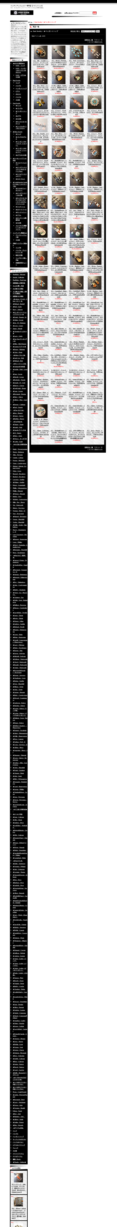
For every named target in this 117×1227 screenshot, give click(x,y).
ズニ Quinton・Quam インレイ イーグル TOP (77, 410)
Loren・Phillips (17, 542)
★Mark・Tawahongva (19, 648)
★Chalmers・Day (18, 597)
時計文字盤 (19, 255)
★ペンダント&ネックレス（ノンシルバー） (21, 150)
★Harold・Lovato (18, 377)
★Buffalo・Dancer (18, 419)
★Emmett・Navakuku (20, 730)
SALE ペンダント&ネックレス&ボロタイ (21, 70)
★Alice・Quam (17, 820)
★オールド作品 (17, 814)
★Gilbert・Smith (18, 1119)
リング (18, 83)
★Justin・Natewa (18, 1064)
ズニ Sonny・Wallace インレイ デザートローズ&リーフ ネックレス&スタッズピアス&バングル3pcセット (77, 243)
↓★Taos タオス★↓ (18, 410)
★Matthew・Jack (19, 1116)
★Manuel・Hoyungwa (19, 516)
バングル (18, 85)
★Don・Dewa (17, 880)
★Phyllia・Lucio (18, 1044)
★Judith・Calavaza (19, 1059)
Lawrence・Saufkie (18, 479)
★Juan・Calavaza (18, 817)
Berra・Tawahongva (19, 553)
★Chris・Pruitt (17, 352)
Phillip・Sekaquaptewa (20, 488)
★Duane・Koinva (18, 723)
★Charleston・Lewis (19, 678)
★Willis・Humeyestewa (20, 736)
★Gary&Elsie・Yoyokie (20, 613)
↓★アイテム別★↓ (18, 1128)
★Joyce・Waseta (18, 1041)
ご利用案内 (58, 13)
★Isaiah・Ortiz (17, 427)
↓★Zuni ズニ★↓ (18, 861)
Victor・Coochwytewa (19, 463)
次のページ (98, 42)
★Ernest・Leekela (18, 1026)
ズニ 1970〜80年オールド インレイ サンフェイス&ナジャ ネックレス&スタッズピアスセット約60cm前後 (77, 538)
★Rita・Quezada (18, 1125)
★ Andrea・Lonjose (19, 956)
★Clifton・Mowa (18, 747)
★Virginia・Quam (18, 983)
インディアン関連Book (20, 233)
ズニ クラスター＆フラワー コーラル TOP (76, 112)
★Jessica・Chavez (18, 1050)
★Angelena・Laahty (19, 1021)
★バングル (19, 108)
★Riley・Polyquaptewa (20, 779)
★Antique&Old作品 (19, 366)
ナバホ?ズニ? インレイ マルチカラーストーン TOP (41, 439)
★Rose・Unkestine (18, 1056)
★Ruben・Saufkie (18, 681)
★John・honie (17, 776)
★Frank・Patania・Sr (19, 317)
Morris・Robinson (18, 452)
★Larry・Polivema (18, 645)
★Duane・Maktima (19, 349)
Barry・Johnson (18, 309)
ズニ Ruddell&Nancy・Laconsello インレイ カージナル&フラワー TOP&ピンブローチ (41, 306)
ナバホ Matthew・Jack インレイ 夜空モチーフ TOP (77, 268)
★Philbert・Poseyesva (19, 605)
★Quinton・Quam (18, 938)
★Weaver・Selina (18, 621)
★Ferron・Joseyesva (19, 675)
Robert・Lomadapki (19, 485)
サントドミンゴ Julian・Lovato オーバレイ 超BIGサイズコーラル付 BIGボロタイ (19, 1188)
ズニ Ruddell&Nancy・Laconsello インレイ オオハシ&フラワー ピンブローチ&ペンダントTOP (94, 345)
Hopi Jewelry (16, 80)
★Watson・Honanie (19, 494)
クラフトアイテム (18, 1153)
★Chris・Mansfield (19, 767)
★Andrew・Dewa (18, 823)
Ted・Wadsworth (18, 505)
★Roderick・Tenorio (19, 380)
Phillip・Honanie (18, 491)
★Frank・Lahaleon (19, 770)
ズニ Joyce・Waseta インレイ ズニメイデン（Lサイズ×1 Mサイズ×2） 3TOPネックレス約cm (94, 214)
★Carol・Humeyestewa (20, 786)
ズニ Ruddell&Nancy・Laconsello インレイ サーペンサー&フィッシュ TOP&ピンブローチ (59, 164)
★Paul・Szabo (17, 307)
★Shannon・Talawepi (19, 755)
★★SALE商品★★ (19, 63)
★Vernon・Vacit (18, 1047)
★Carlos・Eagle (18, 441)
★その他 (18, 119)
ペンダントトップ (21, 88)
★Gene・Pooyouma (19, 797)
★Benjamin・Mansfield (20, 550)
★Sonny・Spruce (18, 416)
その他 (18, 100)
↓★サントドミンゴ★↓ (20, 364)
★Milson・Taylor (18, 687)
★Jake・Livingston (19, 869)
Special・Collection (18, 277)
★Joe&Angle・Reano (19, 388)
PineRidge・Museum (19, 274)
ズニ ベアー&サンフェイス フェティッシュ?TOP (94, 423)
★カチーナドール (21, 209)
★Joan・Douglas (18, 1004)
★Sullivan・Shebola (19, 953)
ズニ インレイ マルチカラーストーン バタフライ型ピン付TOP (59, 112)
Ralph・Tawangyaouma (20, 449)
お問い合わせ (68, 13)
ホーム (30, 22)
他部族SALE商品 (18, 296)
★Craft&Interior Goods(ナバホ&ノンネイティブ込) (20, 184)
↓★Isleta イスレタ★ (19, 355)
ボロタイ (18, 94)
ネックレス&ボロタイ (19, 1139)
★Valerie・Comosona (19, 1013)
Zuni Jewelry (16, 103)
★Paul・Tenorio (18, 407)
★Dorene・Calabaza (19, 404)
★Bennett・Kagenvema (20, 539)
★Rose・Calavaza (18, 1061)
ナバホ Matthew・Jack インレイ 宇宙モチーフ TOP (59, 189)
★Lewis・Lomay (18, 326)
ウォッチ (15, 1148)
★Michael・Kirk (18, 361)
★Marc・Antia (17, 436)
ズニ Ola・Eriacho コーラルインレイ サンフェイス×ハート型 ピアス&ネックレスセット (40, 137)
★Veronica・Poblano (19, 866)
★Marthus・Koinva (19, 706)
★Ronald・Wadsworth (20, 665)
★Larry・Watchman (19, 1102)
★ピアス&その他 (21, 155)
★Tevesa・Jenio (18, 1105)
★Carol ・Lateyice (18, 1070)
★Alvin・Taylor (18, 689)
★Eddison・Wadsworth (20, 659)
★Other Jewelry (17, 132)
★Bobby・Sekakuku (19, 590)
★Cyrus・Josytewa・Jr (20, 745)
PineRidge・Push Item (19, 280)
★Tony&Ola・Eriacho (19, 924)
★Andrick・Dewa (18, 885)
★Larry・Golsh (17, 336)
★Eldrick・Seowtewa (19, 927)
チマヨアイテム (17, 1156)
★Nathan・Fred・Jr (19, 742)
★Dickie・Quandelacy (19, 850)
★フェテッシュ (20, 207)
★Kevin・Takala (18, 618)
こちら (23, 52)
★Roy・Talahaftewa (19, 582)
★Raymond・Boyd (18, 1099)
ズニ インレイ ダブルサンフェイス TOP (94, 439)
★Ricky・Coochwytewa (20, 695)
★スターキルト (20, 179)
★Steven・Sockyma (19, 653)
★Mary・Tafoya (18, 397)
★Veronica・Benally (19, 1108)
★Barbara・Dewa (18, 883)
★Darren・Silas (18, 650)
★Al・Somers (17, 433)
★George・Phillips (18, 789)
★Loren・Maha (18, 634)
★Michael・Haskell (18, 304)
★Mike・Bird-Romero (19, 344)
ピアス (18, 91)
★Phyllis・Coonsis (18, 930)
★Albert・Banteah (18, 893)
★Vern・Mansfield (18, 684)
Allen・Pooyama (18, 455)
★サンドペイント (21, 212)
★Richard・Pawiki (18, 627)
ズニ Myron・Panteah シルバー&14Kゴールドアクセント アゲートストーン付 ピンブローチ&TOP (77, 398)
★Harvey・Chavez (18, 385)
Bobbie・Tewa (17, 496)
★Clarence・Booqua (19, 1039)
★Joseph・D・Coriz (19, 383)
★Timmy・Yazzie (18, 424)
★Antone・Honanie (19, 692)
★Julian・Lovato (18, 320)
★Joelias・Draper (18, 1122)
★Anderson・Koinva (19, 703)
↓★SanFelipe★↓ (18, 421)
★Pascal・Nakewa (18, 1067)
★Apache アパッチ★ (19, 430)
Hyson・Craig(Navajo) (19, 1092)
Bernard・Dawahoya (19, 474)
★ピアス (18, 116)
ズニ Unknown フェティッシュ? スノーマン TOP (59, 500)
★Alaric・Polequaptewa (20, 733)
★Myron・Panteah (18, 847)
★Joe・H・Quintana (19, 323)
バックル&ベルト (18, 1142)
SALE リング (20, 65)
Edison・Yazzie (17, 1111)
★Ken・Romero (18, 413)
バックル (18, 97)
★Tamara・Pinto (18, 978)
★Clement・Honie (18, 773)
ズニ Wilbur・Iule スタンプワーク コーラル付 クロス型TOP (41, 343)
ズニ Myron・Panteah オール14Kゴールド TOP (77, 135)
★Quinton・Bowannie (19, 1053)
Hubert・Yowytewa (18, 508)
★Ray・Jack (17, 1114)
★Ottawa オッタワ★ (20, 439)
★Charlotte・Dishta (19, 989)
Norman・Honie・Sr (19, 511)
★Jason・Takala (18, 615)
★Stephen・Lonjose (19, 1010)
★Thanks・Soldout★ (19, 1162)
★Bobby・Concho (18, 986)
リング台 (18, 247)
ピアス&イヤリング (19, 1145)
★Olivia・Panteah (18, 1007)
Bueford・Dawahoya (19, 477)
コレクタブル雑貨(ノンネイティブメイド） (21, 227)
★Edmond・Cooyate (19, 950)
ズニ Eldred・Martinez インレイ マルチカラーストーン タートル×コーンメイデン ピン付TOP (41, 463)
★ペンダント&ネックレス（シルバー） (21, 143)
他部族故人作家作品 (19, 283)
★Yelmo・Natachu (18, 1023)
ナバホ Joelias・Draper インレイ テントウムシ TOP (41, 268)
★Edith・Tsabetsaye (19, 863)
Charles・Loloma (18, 458)
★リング (18, 105)
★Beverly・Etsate (18, 981)
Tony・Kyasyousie (18, 514)
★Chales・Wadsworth (19, 668)
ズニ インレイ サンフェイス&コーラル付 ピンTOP (94, 87)
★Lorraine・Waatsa (19, 872)
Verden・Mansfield (18, 522)
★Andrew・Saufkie (19, 624)
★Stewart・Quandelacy (20, 1002)
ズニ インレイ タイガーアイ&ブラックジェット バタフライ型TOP (41, 112)
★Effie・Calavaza (18, 835)
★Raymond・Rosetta (19, 394)
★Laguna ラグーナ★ (19, 346)
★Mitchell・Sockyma (19, 656)
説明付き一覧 (89, 40)
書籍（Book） (17, 1159)
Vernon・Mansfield (18, 519)
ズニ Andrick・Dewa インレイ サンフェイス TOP (95, 162)
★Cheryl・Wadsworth (19, 662)
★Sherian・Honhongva (20, 574)
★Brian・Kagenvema (19, 637)
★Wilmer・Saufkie (18, 482)
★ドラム (18, 215)
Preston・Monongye (19, 460)
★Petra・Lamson (18, 739)
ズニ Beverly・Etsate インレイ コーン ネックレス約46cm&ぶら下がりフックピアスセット (94, 371)
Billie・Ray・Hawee (19, 502)
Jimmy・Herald (17, 328)
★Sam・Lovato (17, 374)
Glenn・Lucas (17, 471)
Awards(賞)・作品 (18, 286)
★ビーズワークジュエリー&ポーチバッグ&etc (21, 169)
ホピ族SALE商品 (18, 289)
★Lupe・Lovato (18, 391)
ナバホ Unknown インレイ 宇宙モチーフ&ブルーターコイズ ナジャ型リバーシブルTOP (94, 488)
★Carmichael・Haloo (19, 858)
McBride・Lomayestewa (20, 499)
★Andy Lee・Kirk (18, 358)
